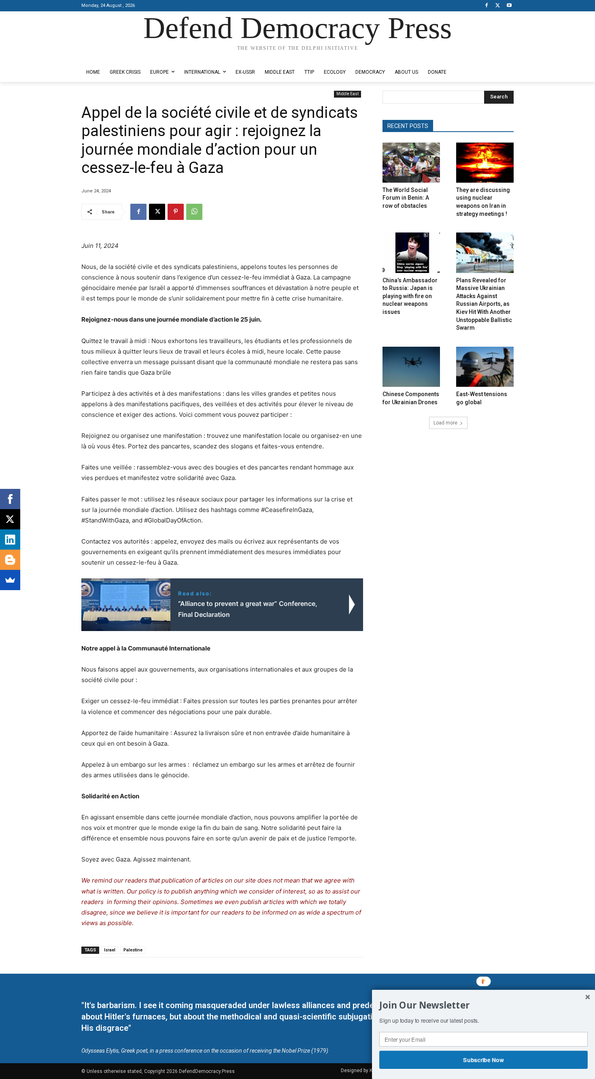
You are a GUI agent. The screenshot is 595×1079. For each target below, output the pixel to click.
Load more (445, 423)
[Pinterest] (176, 212)
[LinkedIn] (10, 539)
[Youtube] (509, 6)
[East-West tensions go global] (485, 367)
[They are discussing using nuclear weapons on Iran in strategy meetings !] (485, 163)
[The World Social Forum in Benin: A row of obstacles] (411, 163)
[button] (483, 1005)
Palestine (132, 950)
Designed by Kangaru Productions (112, 56)
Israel (109, 950)
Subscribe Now (483, 1060)
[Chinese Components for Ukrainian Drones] (411, 367)
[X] (497, 6)
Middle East (347, 94)
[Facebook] (486, 6)
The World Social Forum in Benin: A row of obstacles (405, 198)
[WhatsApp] (194, 212)
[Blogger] (10, 560)
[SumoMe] (10, 580)
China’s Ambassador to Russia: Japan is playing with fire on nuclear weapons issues (410, 296)
